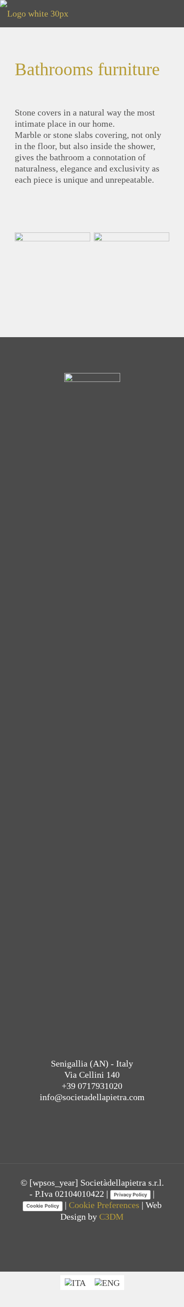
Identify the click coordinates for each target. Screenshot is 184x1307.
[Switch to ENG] (107, 1282)
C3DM (111, 1216)
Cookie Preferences (104, 1205)
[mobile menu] (172, 13)
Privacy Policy (130, 1194)
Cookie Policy (42, 1206)
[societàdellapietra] (34, 13)
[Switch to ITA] (75, 1282)
